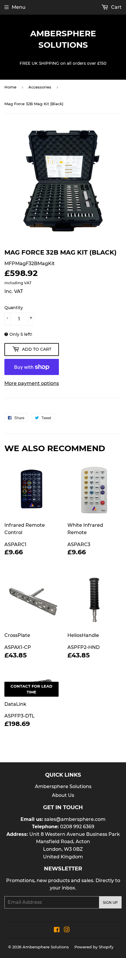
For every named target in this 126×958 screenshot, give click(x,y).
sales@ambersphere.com (74, 819)
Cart (116, 7)
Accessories (39, 87)
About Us (63, 795)
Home (10, 87)
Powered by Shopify (93, 947)
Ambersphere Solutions (63, 39)
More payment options (31, 383)
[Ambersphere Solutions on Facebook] (57, 930)
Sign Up (110, 902)
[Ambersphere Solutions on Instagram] (67, 930)
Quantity (13, 307)
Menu (18, 7)
